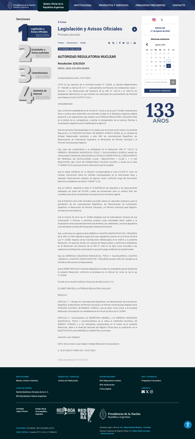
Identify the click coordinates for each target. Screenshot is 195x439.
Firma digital (105, 388)
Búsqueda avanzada (160, 90)
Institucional (83, 5)
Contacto (179, 5)
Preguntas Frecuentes (150, 5)
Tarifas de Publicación (68, 380)
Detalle (83, 43)
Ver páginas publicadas (70, 49)
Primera (61, 43)
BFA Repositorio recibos (110, 380)
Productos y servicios (113, 5)
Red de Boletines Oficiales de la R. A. (32, 392)
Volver (62, 22)
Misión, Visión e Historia (27, 380)
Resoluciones (72, 43)
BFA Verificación (107, 384)
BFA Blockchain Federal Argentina (31, 396)
